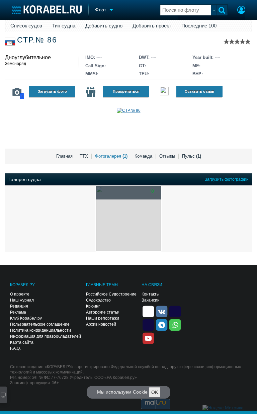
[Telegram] (161, 324)
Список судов (26, 25)
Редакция (19, 306)
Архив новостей (101, 324)
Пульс (191, 156)
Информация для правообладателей (45, 336)
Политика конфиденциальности (40, 330)
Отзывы (167, 156)
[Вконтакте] (161, 311)
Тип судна (63, 25)
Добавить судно (103, 25)
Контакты (151, 294)
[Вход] (241, 10)
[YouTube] (148, 337)
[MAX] (148, 324)
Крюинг (93, 306)
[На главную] (47, 9)
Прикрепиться (126, 91)
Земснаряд (15, 63)
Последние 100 (199, 25)
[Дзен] (148, 311)
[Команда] (91, 92)
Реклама (18, 312)
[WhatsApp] (175, 324)
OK (154, 392)
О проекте (19, 294)
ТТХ (84, 156)
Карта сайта (21, 342)
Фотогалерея (111, 156)
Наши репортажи (102, 318)
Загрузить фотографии (227, 179)
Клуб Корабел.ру (26, 318)
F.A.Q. (15, 348)
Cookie (140, 392)
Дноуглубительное (28, 57)
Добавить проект (152, 25)
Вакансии (151, 300)
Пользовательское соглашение (40, 324)
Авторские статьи (102, 312)
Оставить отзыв (199, 91)
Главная (64, 156)
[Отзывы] (164, 92)
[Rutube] (175, 311)
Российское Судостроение (111, 294)
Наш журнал (22, 300)
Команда (143, 156)
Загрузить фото (52, 91)
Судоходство (98, 300)
